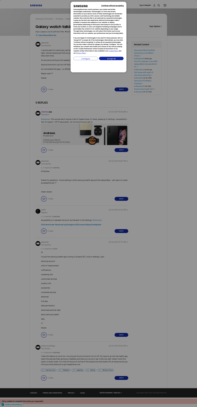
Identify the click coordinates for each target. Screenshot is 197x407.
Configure (85, 59)
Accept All (111, 59)
